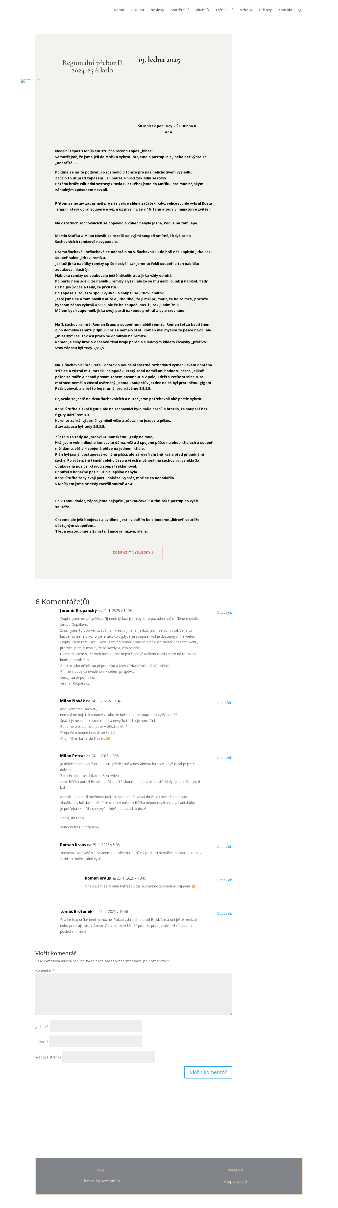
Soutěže (178, 10)
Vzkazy (246, 10)
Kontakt (285, 10)
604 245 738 (235, 1181)
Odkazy (265, 10)
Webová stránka (48, 1057)
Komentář (45, 970)
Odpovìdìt (224, 612)
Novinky (157, 10)
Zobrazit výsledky (132, 552)
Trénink (222, 10)
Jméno (42, 1026)
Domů (119, 10)
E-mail (41, 1041)
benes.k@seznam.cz (102, 1181)
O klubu (137, 10)
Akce (200, 10)
